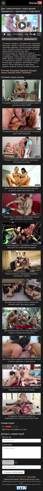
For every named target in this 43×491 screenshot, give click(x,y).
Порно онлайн (31, 476)
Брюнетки (24, 70)
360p (31, 34)
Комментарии (29, 39)
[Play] (21, 25)
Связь (37, 479)
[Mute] (34, 34)
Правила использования (11, 479)
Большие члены (14, 72)
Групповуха (26, 72)
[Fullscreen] (38, 34)
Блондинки (14, 70)
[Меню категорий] (3, 3)
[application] (21, 25)
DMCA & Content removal (27, 479)
